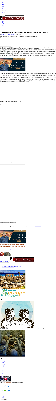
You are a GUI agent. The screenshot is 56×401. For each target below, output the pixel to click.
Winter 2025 (3, 365)
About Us (3, 25)
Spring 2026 (3, 362)
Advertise (3, 6)
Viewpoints (3, 4)
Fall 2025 (3, 363)
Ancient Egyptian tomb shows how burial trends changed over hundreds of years (11, 266)
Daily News (3, 2)
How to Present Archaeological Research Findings (8, 267)
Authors (2, 11)
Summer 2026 (3, 361)
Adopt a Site (3, 9)
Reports (2, 3)
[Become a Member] (22, 261)
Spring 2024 (3, 367)
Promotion (3, 23)
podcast (14, 328)
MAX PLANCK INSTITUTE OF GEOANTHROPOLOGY (8, 34)
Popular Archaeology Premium (7, 249)
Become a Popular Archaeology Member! (5, 261)
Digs (2, 1)
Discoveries (3, 21)
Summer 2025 (3, 364)
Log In (2, 14)
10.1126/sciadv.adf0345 (38, 226)
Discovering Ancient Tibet (6, 10)
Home (2, 8)
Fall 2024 (3, 366)
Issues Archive (3, 5)
